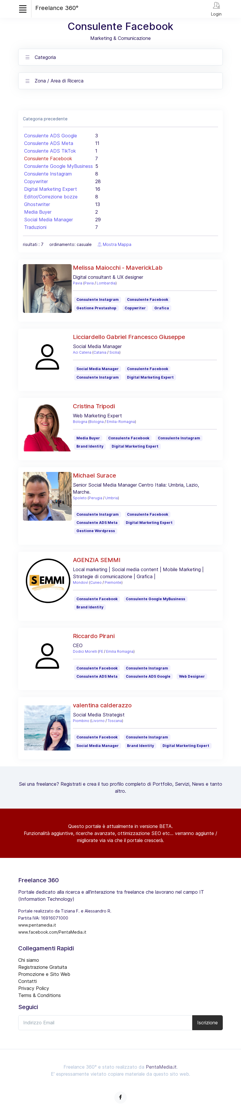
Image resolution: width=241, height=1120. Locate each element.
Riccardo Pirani (94, 636)
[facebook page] (120, 1098)
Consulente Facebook (48, 158)
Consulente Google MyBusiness (58, 166)
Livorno (98, 720)
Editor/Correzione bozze (51, 197)
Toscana (115, 720)
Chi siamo (28, 960)
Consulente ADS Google (50, 136)
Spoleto (80, 498)
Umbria (111, 498)
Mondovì (80, 582)
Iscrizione (207, 1022)
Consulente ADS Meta (48, 143)
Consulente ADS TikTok (50, 151)
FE (101, 651)
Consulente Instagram (48, 174)
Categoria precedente (45, 118)
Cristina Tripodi (94, 406)
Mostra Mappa (116, 244)
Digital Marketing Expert (50, 189)
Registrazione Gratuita (42, 967)
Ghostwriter (37, 204)
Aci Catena (82, 352)
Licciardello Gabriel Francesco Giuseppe (129, 336)
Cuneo (96, 582)
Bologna (80, 421)
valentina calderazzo (102, 705)
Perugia (95, 498)
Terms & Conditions (39, 995)
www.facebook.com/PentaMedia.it (52, 932)
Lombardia (106, 283)
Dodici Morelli (85, 651)
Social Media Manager (48, 219)
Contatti (27, 981)
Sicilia (114, 352)
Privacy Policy (33, 988)
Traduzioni (35, 227)
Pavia (77, 283)
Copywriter (36, 181)
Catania (99, 352)
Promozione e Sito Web (44, 974)
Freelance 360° (56, 7)
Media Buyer (37, 212)
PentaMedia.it (161, 1067)
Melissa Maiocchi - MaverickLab (118, 267)
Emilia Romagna (119, 651)
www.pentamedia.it (37, 924)
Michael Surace (94, 475)
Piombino (81, 720)
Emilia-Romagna (121, 421)
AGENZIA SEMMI (96, 560)
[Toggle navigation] (22, 9)
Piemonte (113, 582)
